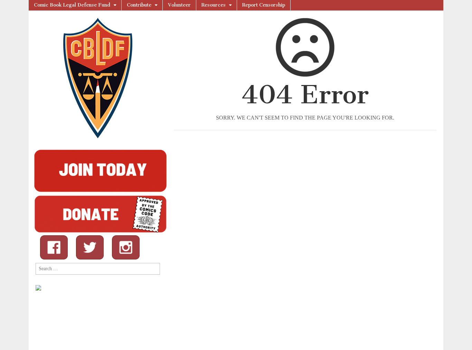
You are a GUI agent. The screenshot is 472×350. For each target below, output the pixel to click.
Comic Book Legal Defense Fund (72, 5)
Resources (213, 5)
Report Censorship (263, 5)
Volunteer (179, 5)
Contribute (139, 5)
